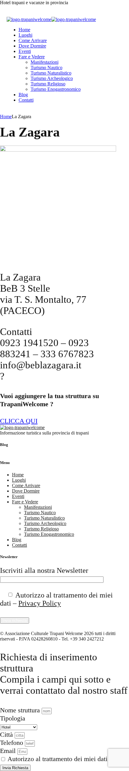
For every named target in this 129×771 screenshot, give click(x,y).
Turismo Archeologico (52, 78)
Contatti (26, 100)
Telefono (12, 742)
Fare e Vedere (32, 56)
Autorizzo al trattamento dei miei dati (57, 759)
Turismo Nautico (46, 67)
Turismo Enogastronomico (56, 89)
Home (24, 29)
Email (8, 750)
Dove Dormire (32, 45)
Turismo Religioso (48, 83)
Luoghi (25, 35)
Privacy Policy (39, 603)
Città (7, 734)
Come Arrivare (33, 40)
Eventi (25, 51)
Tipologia (12, 718)
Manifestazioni (44, 62)
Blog (23, 94)
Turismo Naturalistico (51, 72)
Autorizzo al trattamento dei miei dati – (56, 599)
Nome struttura (21, 710)
